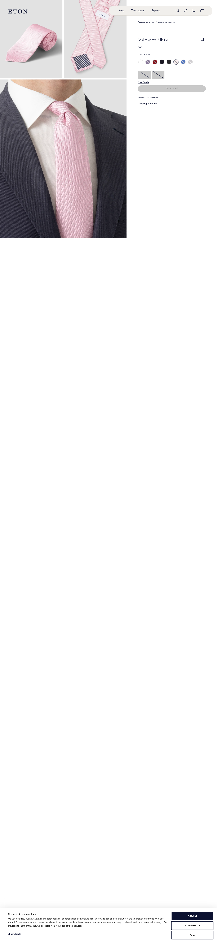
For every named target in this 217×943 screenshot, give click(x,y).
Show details (14, 934)
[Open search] (177, 10)
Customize (190, 925)
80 (158, 75)
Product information (148, 98)
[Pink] (176, 62)
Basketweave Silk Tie (166, 22)
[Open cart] (202, 10)
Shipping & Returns (147, 104)
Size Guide (143, 82)
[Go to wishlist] (194, 10)
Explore (155, 10)
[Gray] (190, 62)
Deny (192, 935)
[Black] (169, 62)
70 (144, 75)
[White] (140, 62)
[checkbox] (202, 41)
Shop (121, 10)
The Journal (137, 10)
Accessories (143, 22)
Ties (153, 22)
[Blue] (162, 62)
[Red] (154, 62)
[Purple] (147, 62)
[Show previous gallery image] (5, 905)
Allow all (192, 915)
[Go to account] (185, 10)
